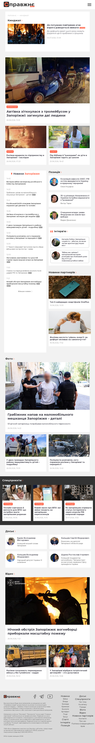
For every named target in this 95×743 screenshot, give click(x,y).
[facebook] (35, 697)
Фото (9, 358)
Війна (65, 699)
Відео (9, 573)
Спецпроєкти (12, 480)
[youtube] (50, 697)
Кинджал (24, 15)
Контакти (83, 719)
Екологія (65, 709)
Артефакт (65, 712)
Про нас (82, 721)
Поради (82, 707)
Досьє (9, 531)
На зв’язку (82, 704)
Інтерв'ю (60, 231)
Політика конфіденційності (82, 724)
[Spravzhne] (19, 4)
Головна (12, 15)
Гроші (65, 717)
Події (65, 714)
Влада (65, 701)
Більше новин (24, 291)
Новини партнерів (62, 272)
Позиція (54, 172)
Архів (83, 726)
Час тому (82, 702)
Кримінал (65, 707)
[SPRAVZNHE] (12, 697)
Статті (65, 719)
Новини (26, 173)
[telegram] (42, 697)
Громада (65, 704)
